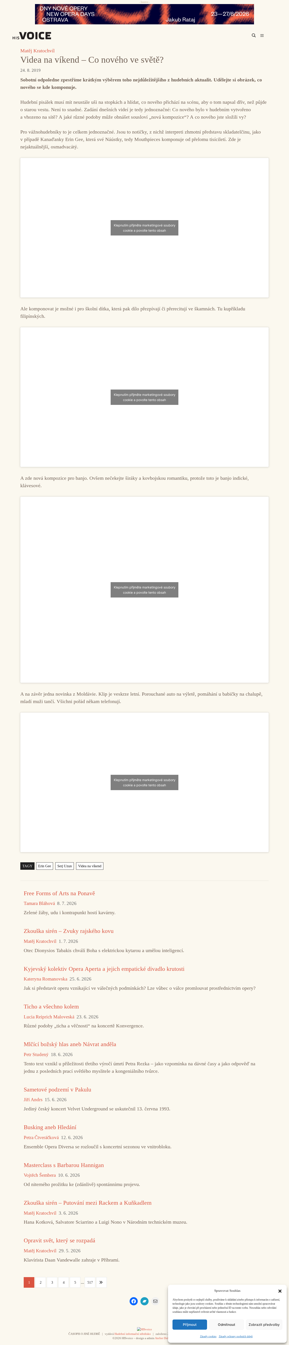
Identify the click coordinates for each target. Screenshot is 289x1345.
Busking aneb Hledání (50, 1127)
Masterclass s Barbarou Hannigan (64, 1165)
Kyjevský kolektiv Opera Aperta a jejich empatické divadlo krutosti (104, 969)
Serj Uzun (64, 866)
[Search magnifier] (254, 35)
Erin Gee (44, 866)
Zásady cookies (208, 1336)
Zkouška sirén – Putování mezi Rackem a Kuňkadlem (87, 1203)
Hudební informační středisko (132, 1334)
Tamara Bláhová (39, 903)
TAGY (27, 866)
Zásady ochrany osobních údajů (236, 1336)
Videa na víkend (89, 866)
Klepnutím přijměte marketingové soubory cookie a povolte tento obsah (144, 227)
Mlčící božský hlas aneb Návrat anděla (70, 1044)
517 (90, 1282)
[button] (280, 1290)
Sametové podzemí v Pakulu (57, 1089)
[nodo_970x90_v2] (144, 14)
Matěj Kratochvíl (37, 50)
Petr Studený (36, 1054)
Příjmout (190, 1324)
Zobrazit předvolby (264, 1324)
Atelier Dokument (166, 1338)
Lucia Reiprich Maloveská (49, 1017)
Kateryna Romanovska (45, 979)
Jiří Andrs (33, 1099)
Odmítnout (226, 1324)
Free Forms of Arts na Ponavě (59, 893)
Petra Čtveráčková (41, 1137)
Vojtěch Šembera (40, 1175)
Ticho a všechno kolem (51, 1006)
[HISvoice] (42, 35)
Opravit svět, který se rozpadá (59, 1240)
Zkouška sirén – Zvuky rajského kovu (69, 931)
